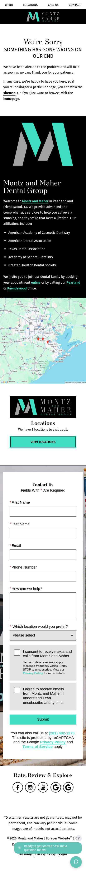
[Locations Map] (43, 341)
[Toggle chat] (76, 862)
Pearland (73, 282)
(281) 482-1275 (62, 733)
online (35, 282)
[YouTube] (43, 787)
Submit (43, 719)
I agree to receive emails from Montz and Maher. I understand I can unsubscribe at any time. (43, 696)
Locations (30, 5)
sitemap (9, 92)
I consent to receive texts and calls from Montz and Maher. (47, 662)
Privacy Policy (33, 673)
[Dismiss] (79, 838)
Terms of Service (38, 747)
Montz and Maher (35, 201)
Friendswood (17, 288)
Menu (9, 5)
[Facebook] (18, 787)
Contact (75, 5)
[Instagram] (30, 787)
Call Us (53, 5)
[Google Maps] (56, 787)
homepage (11, 98)
